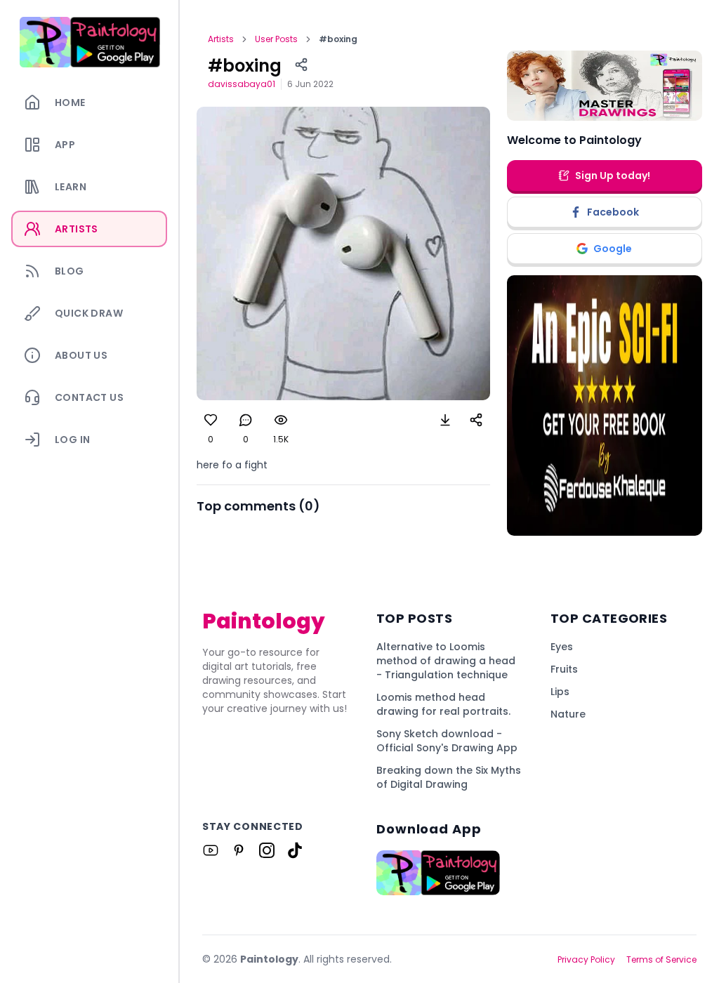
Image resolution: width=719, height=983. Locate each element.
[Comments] (246, 420)
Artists (221, 39)
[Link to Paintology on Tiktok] (294, 850)
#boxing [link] (338, 39)
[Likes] (211, 420)
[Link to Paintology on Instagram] (266, 850)
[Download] (445, 420)
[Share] (301, 65)
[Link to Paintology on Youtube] (210, 850)
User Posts (276, 39)
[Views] (281, 420)
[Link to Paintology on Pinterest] (238, 850)
